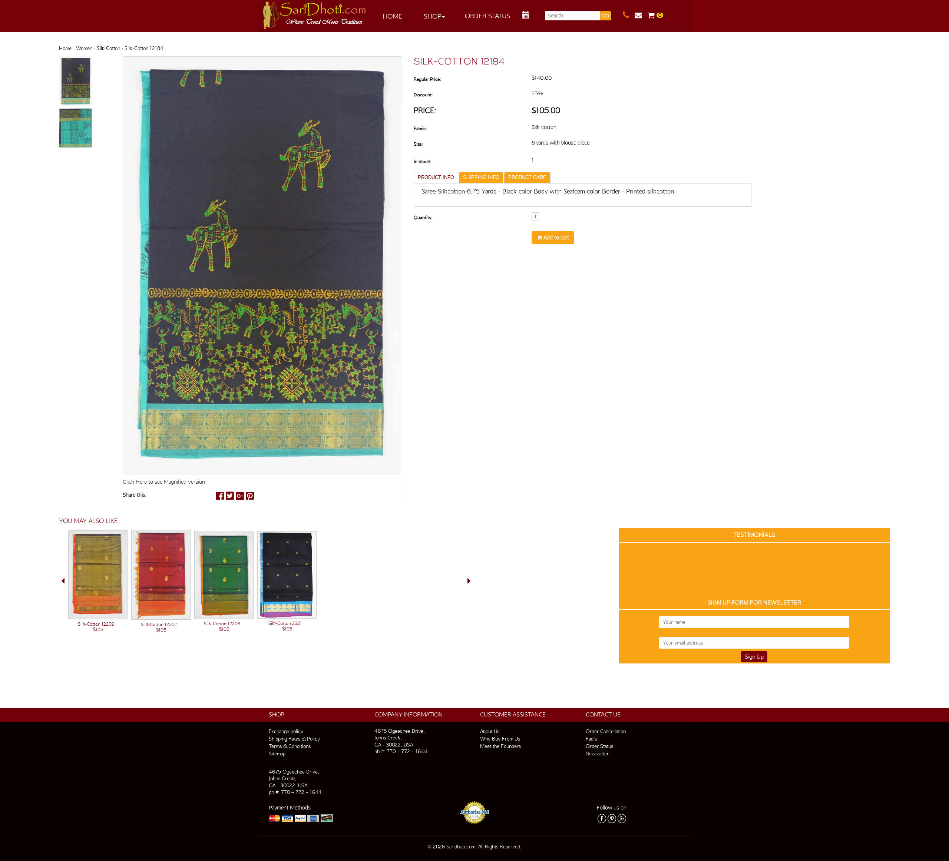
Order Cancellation (606, 731)
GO (605, 16)
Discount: (423, 94)
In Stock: (422, 161)
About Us (489, 731)
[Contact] (629, 15)
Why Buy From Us (500, 739)
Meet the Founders (500, 746)
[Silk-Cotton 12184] (75, 82)
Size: (418, 144)
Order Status (487, 16)
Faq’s (591, 739)
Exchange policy (286, 731)
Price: (425, 110)
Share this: (135, 494)
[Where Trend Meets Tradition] (315, 13)
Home (392, 16)
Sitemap (277, 753)
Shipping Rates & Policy (294, 739)
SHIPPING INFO (481, 177)
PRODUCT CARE (527, 177)
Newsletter (597, 753)
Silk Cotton (108, 48)
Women (84, 48)
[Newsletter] (641, 15)
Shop (432, 16)
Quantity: (423, 217)
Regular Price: (427, 79)
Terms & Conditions (290, 746)
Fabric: (420, 128)
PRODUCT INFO (436, 177)
